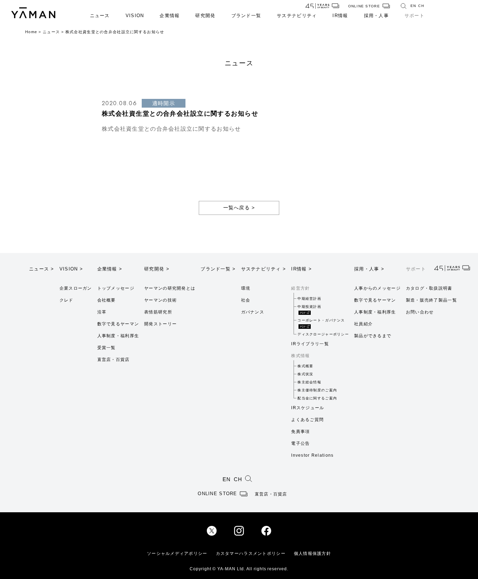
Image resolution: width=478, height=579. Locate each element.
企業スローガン (75, 288)
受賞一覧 (106, 348)
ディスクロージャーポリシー (323, 334)
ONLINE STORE (364, 6)
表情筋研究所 (158, 312)
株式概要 (305, 366)
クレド (66, 300)
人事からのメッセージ (377, 288)
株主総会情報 (309, 382)
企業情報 (170, 15)
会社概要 (106, 300)
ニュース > (41, 269)
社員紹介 (363, 324)
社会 (246, 300)
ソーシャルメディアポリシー (177, 553)
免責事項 (300, 431)
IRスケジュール (307, 408)
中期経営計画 (309, 299)
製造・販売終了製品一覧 (431, 300)
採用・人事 (376, 15)
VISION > (71, 269)
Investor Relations (312, 455)
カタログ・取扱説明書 (429, 288)
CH (421, 6)
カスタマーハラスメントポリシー (251, 553)
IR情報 (340, 15)
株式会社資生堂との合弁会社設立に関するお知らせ (171, 129)
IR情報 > (301, 269)
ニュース (100, 15)
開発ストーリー (160, 324)
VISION (135, 15)
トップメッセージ (115, 288)
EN (413, 6)
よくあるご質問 (307, 420)
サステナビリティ (297, 15)
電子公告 (300, 443)
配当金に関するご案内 (317, 398)
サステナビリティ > (263, 269)
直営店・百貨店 (113, 359)
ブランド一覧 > (218, 269)
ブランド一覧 (246, 15)
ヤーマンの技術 (160, 300)
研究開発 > (156, 269)
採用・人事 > (369, 269)
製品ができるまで (372, 336)
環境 (246, 288)
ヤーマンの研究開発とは (169, 288)
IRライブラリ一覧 (310, 344)
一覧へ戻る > (239, 207)
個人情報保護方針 (312, 553)
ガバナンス (252, 312)
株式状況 (305, 374)
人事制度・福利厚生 (118, 336)
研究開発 (205, 15)
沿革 (102, 312)
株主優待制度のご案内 (317, 390)
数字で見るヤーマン (118, 324)
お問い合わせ (420, 312)
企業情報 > (109, 269)
